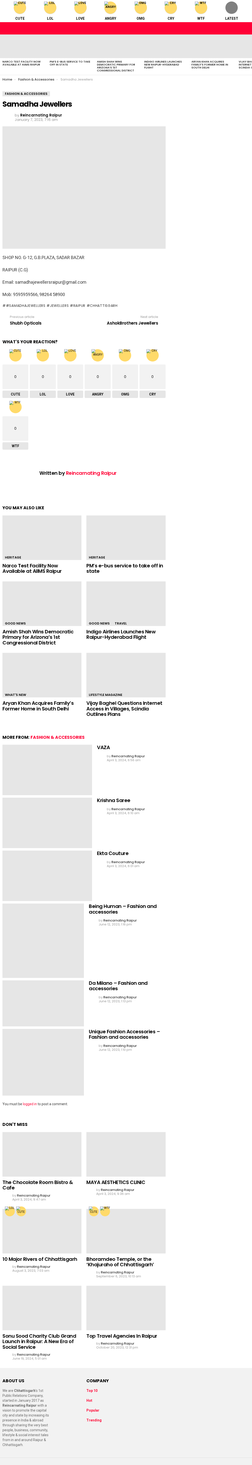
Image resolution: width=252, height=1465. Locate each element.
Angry (110, 18)
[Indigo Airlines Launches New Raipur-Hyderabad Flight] (165, 46)
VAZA (103, 747)
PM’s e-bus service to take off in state (70, 63)
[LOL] (10, 1211)
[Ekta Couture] (47, 876)
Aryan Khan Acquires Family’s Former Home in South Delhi (209, 64)
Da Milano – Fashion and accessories (118, 986)
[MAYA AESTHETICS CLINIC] (125, 1154)
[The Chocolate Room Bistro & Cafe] (41, 1154)
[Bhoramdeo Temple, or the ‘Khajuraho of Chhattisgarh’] (125, 1231)
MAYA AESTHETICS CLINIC (115, 1182)
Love (80, 18)
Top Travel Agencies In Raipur (121, 1336)
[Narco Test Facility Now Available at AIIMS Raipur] (23, 46)
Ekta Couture (112, 853)
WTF (201, 18)
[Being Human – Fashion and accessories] (43, 941)
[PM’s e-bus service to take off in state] (70, 46)
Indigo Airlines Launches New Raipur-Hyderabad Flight (163, 64)
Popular (92, 1410)
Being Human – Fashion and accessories (123, 909)
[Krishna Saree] (47, 823)
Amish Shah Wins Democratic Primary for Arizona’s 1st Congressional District (116, 66)
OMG (141, 18)
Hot (89, 1400)
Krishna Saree (113, 800)
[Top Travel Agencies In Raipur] (125, 1308)
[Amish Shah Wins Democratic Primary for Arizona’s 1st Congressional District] (118, 46)
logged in (30, 1104)
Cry (171, 18)
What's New (15, 694)
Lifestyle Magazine (105, 694)
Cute (20, 18)
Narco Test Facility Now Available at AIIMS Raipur (21, 63)
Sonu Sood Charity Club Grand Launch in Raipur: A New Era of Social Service (39, 1341)
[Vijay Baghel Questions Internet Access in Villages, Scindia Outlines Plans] (125, 675)
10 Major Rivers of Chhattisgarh (39, 1259)
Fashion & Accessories (58, 737)
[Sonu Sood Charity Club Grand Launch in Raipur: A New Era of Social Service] (41, 1308)
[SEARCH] (246, 28)
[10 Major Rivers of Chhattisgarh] (41, 1231)
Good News (15, 623)
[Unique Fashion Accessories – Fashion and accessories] (43, 1062)
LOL (50, 18)
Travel (121, 623)
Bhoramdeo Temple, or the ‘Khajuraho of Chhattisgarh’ (120, 1262)
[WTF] (105, 1211)
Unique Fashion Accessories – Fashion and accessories (124, 1034)
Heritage (13, 557)
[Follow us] (235, 28)
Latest (231, 18)
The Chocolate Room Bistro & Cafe (37, 1185)
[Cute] (21, 1211)
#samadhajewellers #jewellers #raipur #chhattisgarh (62, 305)
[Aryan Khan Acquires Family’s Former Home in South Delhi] (212, 46)
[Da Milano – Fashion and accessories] (43, 1003)
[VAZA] (47, 770)
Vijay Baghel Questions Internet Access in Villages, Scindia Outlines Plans (124, 709)
